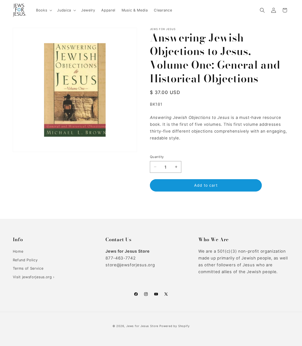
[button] (43, 10)
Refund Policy (25, 260)
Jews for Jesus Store (142, 326)
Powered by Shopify (174, 326)
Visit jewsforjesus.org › (34, 277)
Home (18, 251)
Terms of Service (28, 268)
